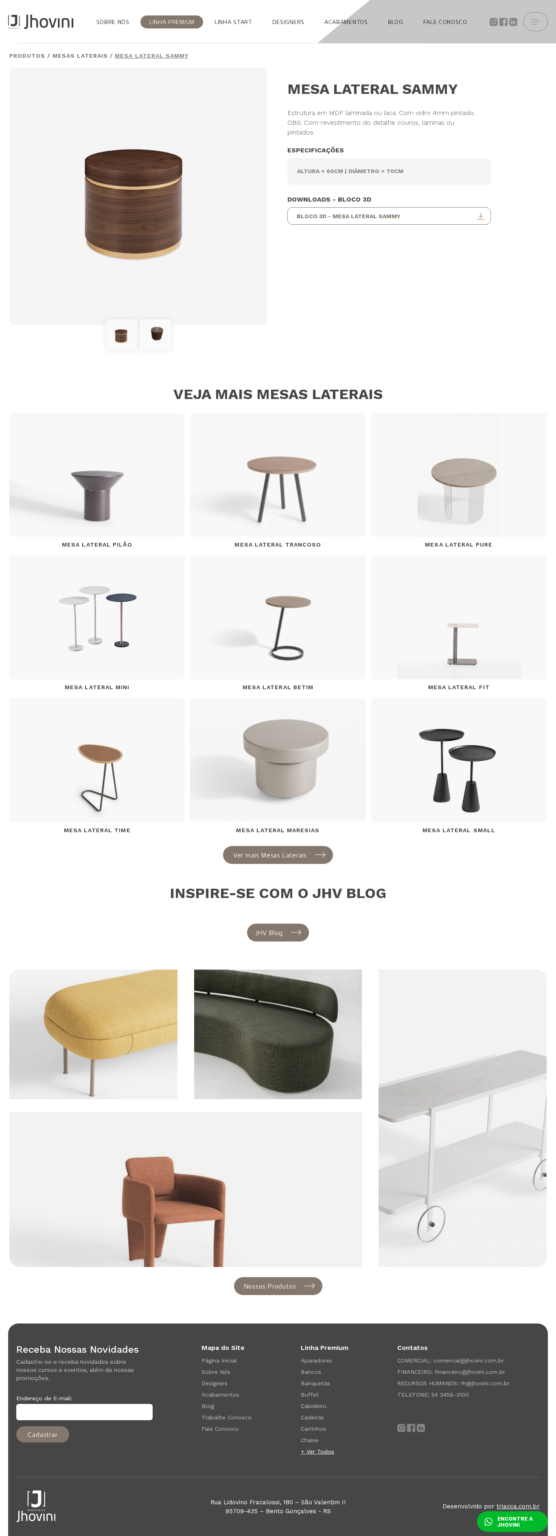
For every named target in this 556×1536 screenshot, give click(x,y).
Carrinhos (313, 1428)
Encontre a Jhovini (515, 1522)
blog (395, 22)
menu (535, 21)
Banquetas (315, 1383)
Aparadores (316, 1360)
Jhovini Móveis (40, 21)
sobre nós (112, 22)
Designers (214, 1383)
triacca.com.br (518, 1506)
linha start (233, 22)
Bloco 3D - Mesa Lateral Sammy (349, 216)
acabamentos (346, 22)
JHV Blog (269, 933)
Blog (207, 1406)
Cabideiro (313, 1406)
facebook (503, 22)
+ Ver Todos (317, 1451)
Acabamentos (220, 1394)
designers (288, 22)
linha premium (172, 22)
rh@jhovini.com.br (485, 1383)
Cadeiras (312, 1417)
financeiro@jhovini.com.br (470, 1372)
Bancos (311, 1372)
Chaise (309, 1440)
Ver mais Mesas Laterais (270, 855)
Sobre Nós (215, 1372)
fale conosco (445, 22)
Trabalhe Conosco (226, 1417)
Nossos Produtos (270, 1286)
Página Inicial (219, 1360)
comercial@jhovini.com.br (468, 1360)
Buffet (310, 1394)
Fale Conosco (220, 1428)
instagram (494, 22)
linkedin (513, 22)
